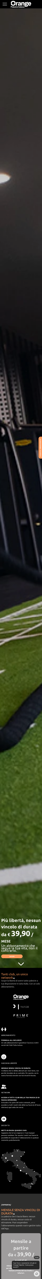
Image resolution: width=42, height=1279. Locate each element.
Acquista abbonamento (40, 448)
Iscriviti (11, 956)
